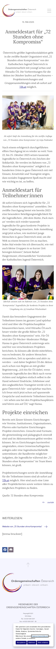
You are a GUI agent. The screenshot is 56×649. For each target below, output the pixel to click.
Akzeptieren (21, 642)
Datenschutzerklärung (40, 636)
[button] (4, 549)
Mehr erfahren (43, 642)
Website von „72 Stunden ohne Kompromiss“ (22, 526)
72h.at (22, 87)
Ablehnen (31, 642)
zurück (50, 502)
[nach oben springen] (28, 565)
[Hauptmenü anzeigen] (49, 10)
